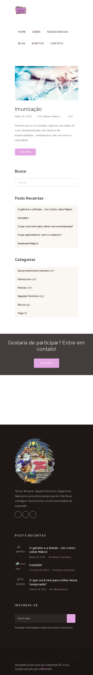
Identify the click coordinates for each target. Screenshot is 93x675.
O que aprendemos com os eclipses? (39, 234)
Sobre (36, 31)
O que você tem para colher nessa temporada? (45, 226)
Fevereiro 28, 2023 (39, 570)
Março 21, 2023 (37, 557)
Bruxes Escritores (62, 557)
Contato (56, 43)
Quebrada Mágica (28, 243)
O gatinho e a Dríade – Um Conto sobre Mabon (45, 209)
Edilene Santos (51, 116)
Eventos (38, 43)
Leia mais (25, 152)
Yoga (20, 313)
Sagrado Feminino (28, 296)
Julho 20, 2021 (23, 116)
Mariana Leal (60, 589)
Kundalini (23, 218)
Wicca (21, 304)
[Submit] (71, 618)
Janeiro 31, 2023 (37, 589)
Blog (21, 43)
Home (22, 31)
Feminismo (24, 279)
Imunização (28, 109)
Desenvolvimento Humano (33, 270)
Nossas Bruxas (57, 31)
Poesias (22, 287)
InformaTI (45, 669)
